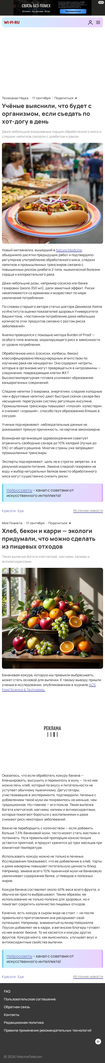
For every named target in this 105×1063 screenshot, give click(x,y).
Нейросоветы (19, 490)
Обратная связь (17, 1007)
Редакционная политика (24, 1022)
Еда (21, 510)
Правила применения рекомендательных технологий (47, 1030)
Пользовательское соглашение (30, 999)
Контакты (11, 1014)
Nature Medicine (69, 250)
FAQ (7, 991)
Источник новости (88, 510)
